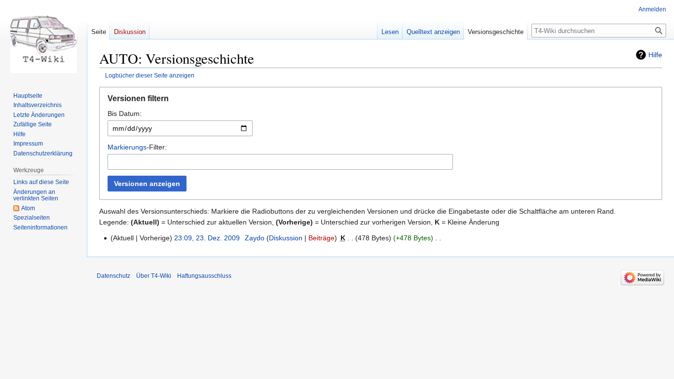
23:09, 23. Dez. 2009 (207, 238)
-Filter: (137, 147)
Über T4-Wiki (153, 275)
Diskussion (285, 238)
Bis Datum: (125, 113)
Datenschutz (113, 275)
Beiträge (321, 238)
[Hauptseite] (43, 39)
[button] (381, 101)
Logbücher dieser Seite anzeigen (149, 75)
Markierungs (127, 147)
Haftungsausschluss (204, 275)
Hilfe (655, 55)
